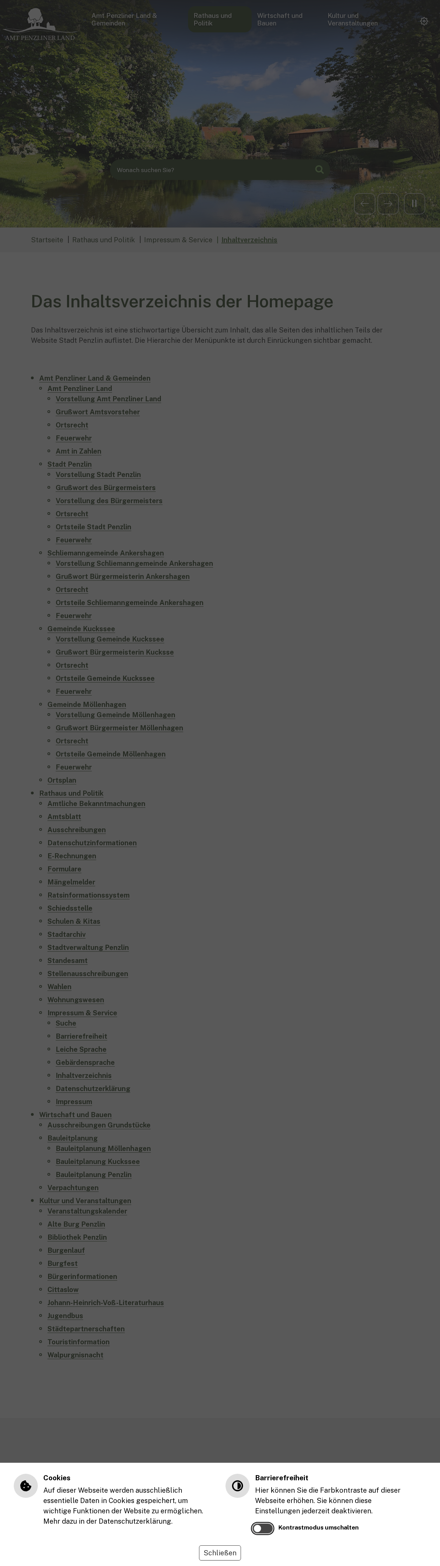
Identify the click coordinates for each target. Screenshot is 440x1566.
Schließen (220, 1553)
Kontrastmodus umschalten (318, 1527)
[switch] (262, 1528)
